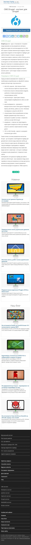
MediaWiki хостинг (6, 502)
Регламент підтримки (7, 470)
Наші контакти (5, 521)
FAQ (2, 479)
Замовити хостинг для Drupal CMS (17, 30)
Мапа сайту (4, 531)
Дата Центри (5, 473)
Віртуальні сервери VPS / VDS (9, 444)
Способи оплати (6, 464)
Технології (4, 476)
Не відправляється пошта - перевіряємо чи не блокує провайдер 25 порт (15, 386)
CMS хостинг (4, 486)
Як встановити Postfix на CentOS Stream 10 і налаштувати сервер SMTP (15, 326)
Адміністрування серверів (8, 454)
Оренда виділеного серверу (9, 447)
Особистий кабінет (6, 512)
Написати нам (5, 525)
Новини (3, 515)
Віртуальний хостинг (7, 435)
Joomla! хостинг (5, 493)
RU (18, 538)
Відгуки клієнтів (6, 467)
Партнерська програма (8, 528)
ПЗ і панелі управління (7, 451)
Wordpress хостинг (6, 490)
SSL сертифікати (5, 441)
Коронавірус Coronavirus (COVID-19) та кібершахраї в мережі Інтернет (14, 356)
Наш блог (4, 518)
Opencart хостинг (6, 496)
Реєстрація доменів (6, 438)
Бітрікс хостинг (5, 505)
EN (15, 538)
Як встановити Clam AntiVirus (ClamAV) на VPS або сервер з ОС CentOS (15, 416)
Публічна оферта (6, 461)
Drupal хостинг (5, 499)
